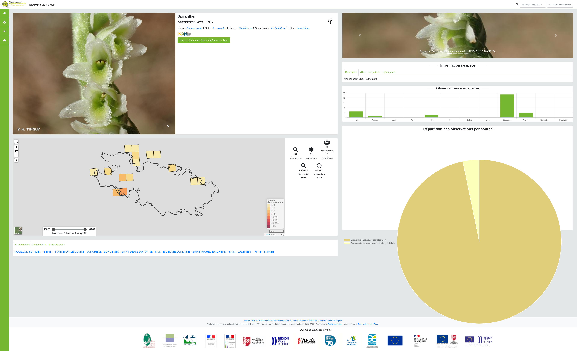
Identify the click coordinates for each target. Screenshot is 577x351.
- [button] (16, 154)
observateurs (57, 244)
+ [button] (16, 147)
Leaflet (267, 234)
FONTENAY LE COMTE (69, 251)
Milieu (363, 72)
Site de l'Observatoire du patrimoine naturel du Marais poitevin (279, 320)
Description (351, 72)
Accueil (247, 320)
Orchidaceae (245, 28)
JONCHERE (94, 251)
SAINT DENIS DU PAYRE (137, 251)
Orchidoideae (278, 28)
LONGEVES (111, 251)
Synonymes (389, 72)
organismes (39, 244)
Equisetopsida (194, 28)
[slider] (53, 229)
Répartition (374, 72)
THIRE (257, 251)
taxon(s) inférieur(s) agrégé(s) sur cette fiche (204, 40)
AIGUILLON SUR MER (27, 251)
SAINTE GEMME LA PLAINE (172, 251)
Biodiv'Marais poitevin (42, 4)
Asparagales (219, 28)
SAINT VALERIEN (240, 251)
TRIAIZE (269, 251)
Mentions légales (335, 320)
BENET (48, 251)
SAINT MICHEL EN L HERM (209, 251)
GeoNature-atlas (335, 324)
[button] (16, 151)
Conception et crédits (316, 320)
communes (22, 244)
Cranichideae (303, 28)
